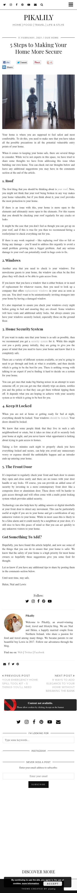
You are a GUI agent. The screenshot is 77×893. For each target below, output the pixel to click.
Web (20, 652)
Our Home (52, 38)
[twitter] (4, 4)
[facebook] (17, 4)
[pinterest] (22, 4)
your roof (63, 189)
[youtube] (28, 4)
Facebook (39, 652)
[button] (72, 5)
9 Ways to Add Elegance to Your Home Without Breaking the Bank (60, 683)
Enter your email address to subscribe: (38, 767)
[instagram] (11, 4)
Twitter (28, 652)
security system (39, 341)
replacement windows (36, 290)
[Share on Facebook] (9, 664)
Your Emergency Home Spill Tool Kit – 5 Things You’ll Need (20, 681)
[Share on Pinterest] (18, 664)
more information (30, 883)
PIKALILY (38, 17)
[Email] (35, 4)
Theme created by (39, 889)
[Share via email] (4, 664)
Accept (52, 883)
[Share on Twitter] (13, 664)
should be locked (59, 418)
